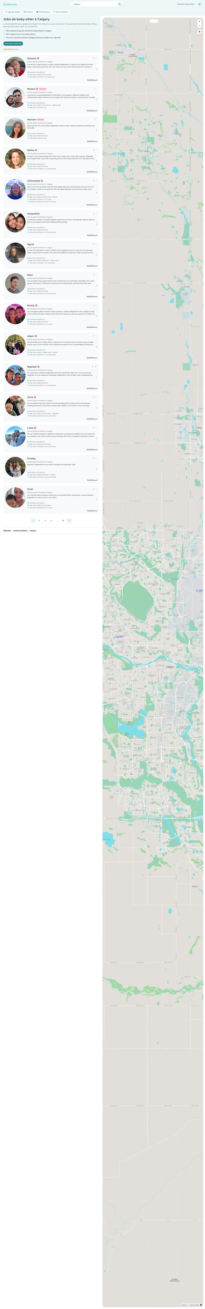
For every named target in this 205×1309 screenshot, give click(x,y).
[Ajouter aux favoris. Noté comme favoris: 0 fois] (95, 89)
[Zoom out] (199, 26)
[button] (190, 527)
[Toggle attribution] (201, 1305)
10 (63, 521)
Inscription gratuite (13, 44)
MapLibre (184, 1305)
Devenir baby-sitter (186, 4)
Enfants (29, 12)
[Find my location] (199, 32)
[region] (152, 662)
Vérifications (44, 12)
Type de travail (13, 12)
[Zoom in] (199, 21)
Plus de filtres (61, 12)
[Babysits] (10, 4)
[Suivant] (69, 520)
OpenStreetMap (194, 1305)
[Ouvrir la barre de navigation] (200, 4)
